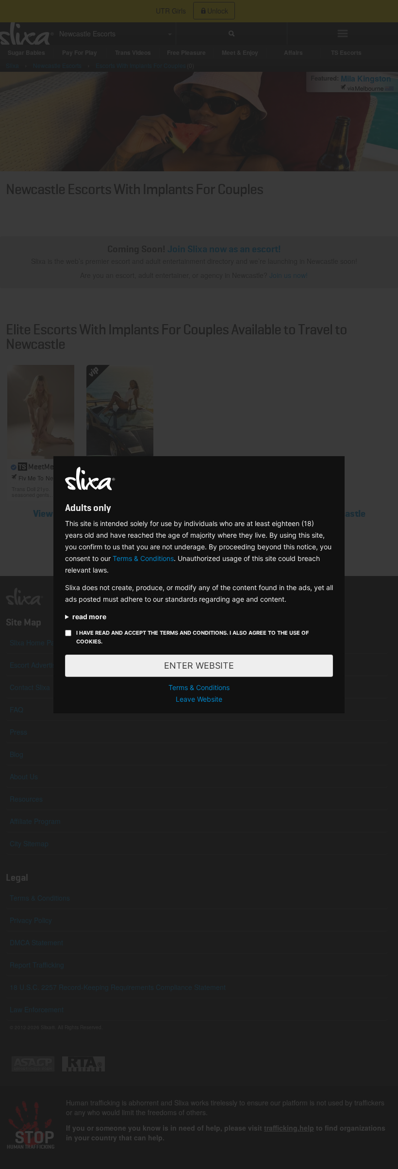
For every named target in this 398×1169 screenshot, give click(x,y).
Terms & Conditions (143, 558)
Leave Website (199, 699)
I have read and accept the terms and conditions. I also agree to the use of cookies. (192, 637)
